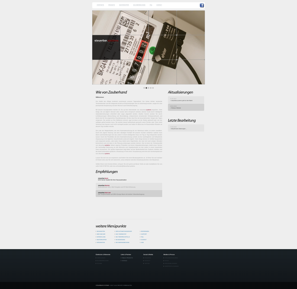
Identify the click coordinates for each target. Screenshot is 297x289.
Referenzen (145, 231)
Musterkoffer (124, 5)
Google (124, 260)
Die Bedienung (120, 239)
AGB (142, 242)
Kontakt (159, 5)
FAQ (151, 5)
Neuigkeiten (101, 231)
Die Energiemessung (122, 242)
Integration (101, 242)
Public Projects (127, 258)
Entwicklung (101, 237)
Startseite (100, 5)
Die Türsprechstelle (123, 237)
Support (144, 234)
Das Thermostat (121, 234)
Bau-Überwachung (139, 5)
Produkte (111, 5)
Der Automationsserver (124, 231)
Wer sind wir (101, 234)
